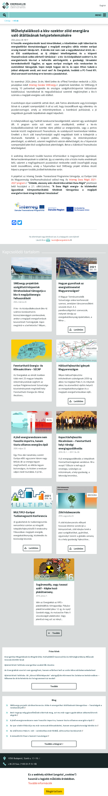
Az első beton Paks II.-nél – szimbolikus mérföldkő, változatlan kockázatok (45, 731)
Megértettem (54, 791)
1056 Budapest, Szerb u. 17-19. (23, 758)
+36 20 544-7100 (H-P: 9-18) (22, 764)
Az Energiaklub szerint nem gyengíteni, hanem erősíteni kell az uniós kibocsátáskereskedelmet (50, 670)
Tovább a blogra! (52, 744)
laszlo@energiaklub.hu (60, 240)
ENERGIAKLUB (14, 5)
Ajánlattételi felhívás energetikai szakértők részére (29, 664)
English (103, 5)
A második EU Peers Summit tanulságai (28, 736)
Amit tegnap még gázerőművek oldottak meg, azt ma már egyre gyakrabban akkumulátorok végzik (53, 713)
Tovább (56, 633)
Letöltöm (78, 329)
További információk (40, 783)
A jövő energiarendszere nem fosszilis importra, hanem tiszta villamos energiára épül (51, 720)
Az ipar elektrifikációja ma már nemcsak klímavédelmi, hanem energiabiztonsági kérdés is (53, 725)
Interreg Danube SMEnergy (42, 85)
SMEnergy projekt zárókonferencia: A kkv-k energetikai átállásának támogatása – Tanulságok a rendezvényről (56, 706)
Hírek (16, 20)
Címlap (7, 20)
